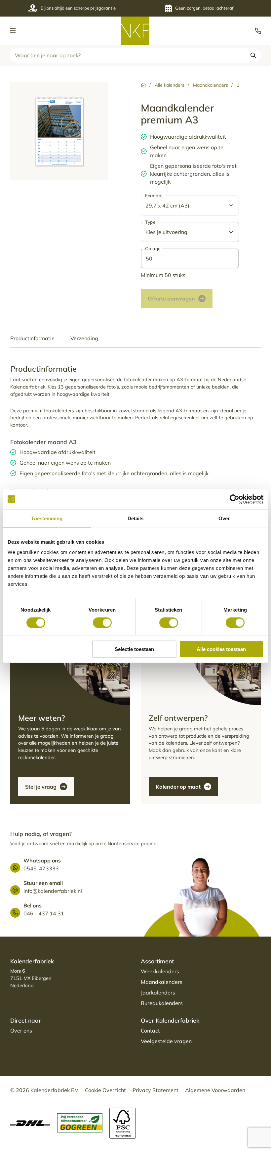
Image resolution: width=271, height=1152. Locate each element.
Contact (150, 1030)
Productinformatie (32, 338)
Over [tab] (224, 518)
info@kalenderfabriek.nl (52, 891)
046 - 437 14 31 (43, 913)
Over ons (21, 1030)
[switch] (102, 622)
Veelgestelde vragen (166, 1041)
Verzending (84, 338)
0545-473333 (41, 868)
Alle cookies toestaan (221, 649)
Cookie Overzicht (105, 1090)
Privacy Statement (155, 1090)
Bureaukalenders (162, 1003)
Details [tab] (136, 518)
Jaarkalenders (158, 992)
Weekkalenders (160, 971)
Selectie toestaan (134, 649)
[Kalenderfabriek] (135, 31)
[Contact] (93, 668)
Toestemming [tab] (46, 518)
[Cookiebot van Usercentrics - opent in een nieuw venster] (234, 499)
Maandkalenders (161, 982)
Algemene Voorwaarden (215, 1090)
